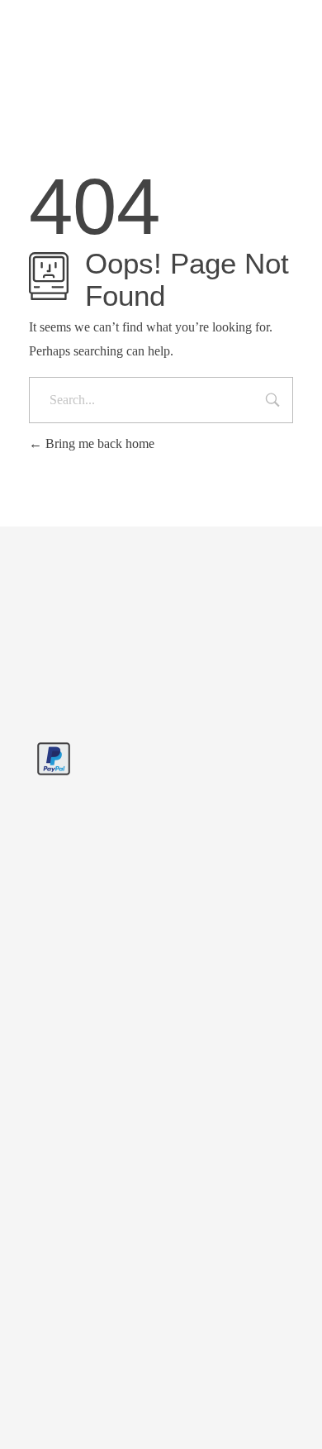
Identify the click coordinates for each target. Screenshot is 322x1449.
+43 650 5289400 (88, 19)
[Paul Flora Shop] (111, 660)
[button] (29, 1419)
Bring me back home (98, 443)
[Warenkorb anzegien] (245, 85)
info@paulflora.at (202, 19)
